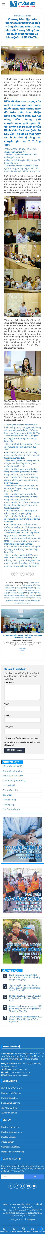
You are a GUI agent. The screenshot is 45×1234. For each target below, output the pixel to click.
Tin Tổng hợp (8, 804)
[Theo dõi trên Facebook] (11, 1186)
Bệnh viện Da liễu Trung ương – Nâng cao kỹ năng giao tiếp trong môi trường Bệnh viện (22, 519)
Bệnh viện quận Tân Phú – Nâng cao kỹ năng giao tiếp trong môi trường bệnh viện (21, 438)
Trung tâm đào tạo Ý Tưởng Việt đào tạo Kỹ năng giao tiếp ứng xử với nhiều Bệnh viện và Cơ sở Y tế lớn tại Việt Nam (22, 168)
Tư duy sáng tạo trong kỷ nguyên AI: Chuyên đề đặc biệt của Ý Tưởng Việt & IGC (25, 1019)
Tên (6, 704)
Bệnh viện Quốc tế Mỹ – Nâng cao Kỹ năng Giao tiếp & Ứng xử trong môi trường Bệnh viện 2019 (21, 463)
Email (7, 715)
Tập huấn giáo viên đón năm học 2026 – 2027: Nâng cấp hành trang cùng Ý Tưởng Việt (24, 987)
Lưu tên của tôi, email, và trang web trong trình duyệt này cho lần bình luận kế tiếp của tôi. (22, 741)
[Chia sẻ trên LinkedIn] (27, 574)
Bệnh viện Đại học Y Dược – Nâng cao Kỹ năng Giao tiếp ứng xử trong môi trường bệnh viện (21, 505)
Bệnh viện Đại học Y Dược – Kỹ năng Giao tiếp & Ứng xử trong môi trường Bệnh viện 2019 (21, 480)
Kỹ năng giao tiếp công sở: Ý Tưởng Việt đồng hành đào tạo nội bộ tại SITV (25, 998)
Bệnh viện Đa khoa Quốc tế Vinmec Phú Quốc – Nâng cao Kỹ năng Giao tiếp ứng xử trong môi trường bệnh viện (22, 527)
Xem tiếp (23, 649)
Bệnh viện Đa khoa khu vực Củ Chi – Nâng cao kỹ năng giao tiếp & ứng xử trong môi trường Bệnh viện (21, 497)
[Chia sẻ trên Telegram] (32, 574)
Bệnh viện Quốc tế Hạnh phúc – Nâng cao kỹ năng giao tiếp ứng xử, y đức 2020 (22, 447)
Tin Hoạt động (9, 799)
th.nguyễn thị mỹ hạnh (23, 595)
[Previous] (2, 635)
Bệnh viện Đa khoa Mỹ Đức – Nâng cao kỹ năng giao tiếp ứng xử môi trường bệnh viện (22, 549)
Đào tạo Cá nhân (10, 790)
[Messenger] (41, 1229)
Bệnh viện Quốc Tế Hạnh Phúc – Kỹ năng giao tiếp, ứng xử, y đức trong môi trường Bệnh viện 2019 (22, 455)
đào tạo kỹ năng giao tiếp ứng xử (21, 588)
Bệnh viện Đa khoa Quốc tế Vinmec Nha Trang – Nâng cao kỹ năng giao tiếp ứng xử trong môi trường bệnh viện (22, 558)
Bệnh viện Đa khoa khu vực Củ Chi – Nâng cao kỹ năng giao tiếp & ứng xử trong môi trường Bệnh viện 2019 (21, 472)
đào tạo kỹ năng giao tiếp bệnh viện (24, 593)
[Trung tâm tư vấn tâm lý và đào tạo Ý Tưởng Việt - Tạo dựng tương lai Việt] (22, 4)
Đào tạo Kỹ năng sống (12, 771)
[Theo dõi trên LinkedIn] (28, 1186)
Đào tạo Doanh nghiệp (13, 766)
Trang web (8, 727)
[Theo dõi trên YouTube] (34, 1186)
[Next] (42, 635)
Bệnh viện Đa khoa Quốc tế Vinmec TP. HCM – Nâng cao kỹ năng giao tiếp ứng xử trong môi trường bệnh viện (22, 541)
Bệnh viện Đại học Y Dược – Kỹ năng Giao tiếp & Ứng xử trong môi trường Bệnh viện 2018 (21, 488)
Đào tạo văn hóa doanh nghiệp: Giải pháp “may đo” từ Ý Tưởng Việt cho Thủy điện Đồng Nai (25, 1008)
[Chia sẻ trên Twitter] (22, 574)
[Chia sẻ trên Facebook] (18, 574)
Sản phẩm (7, 795)
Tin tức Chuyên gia (11, 809)
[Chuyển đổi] (40, 771)
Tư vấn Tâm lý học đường (14, 780)
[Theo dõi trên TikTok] (16, 1186)
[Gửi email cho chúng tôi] (22, 1186)
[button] (3, 4)
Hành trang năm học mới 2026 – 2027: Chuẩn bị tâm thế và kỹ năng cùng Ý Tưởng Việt (24, 977)
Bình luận (9, 683)
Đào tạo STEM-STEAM (13, 776)
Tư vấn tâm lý (9, 785)
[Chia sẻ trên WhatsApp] (13, 574)
